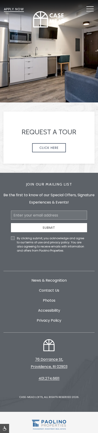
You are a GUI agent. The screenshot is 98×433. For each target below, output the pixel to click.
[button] (90, 9)
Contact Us (49, 290)
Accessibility (49, 310)
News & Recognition (49, 280)
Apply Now (14, 9)
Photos (49, 300)
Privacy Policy (49, 320)
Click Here (49, 147)
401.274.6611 (49, 378)
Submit (49, 227)
